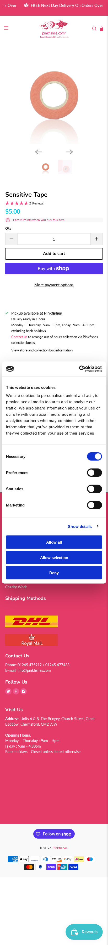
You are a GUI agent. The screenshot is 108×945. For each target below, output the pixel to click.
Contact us (19, 337)
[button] (53, 203)
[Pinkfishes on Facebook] (16, 693)
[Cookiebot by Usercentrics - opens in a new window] (79, 369)
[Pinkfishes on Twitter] (8, 693)
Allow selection (54, 557)
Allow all (54, 542)
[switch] (94, 473)
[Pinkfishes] (54, 29)
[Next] (69, 152)
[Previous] (38, 152)
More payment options (54, 284)
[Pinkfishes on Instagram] (23, 693)
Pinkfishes (60, 848)
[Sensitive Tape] (53, 95)
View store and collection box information (42, 350)
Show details (80, 526)
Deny (54, 573)
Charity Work (16, 587)
